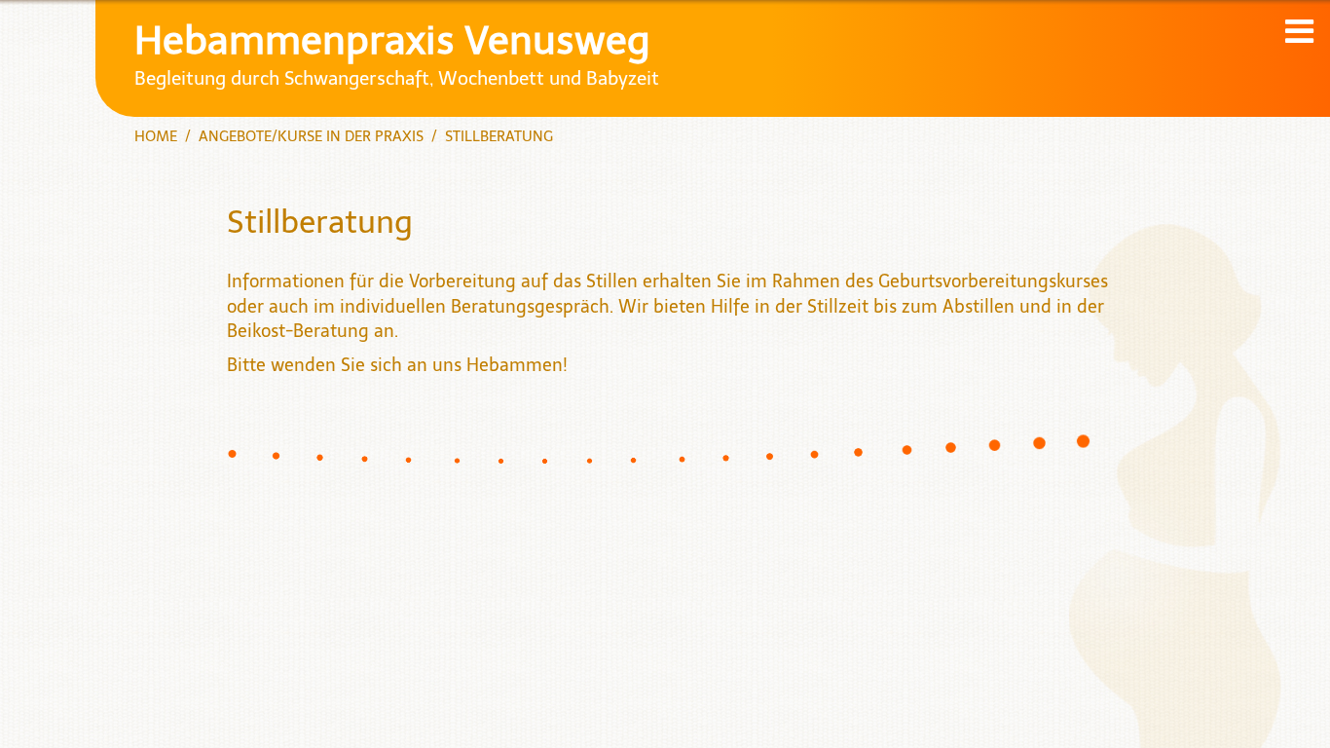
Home (155, 136)
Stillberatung (499, 136)
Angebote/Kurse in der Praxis (311, 136)
